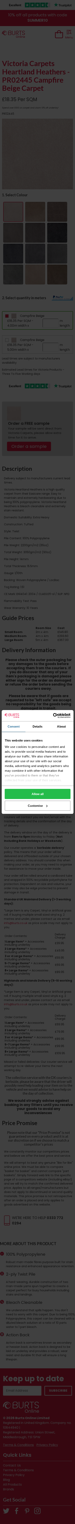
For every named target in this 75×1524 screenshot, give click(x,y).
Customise (35, 805)
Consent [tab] (14, 726)
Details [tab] (37, 726)
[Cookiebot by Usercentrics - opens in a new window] (53, 715)
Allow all (38, 794)
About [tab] (61, 726)
